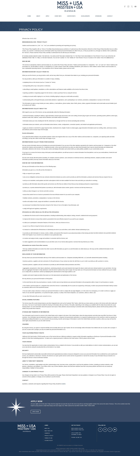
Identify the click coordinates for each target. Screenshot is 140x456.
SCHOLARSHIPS (85, 16)
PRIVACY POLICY (49, 435)
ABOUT (38, 16)
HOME (29, 16)
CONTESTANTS (71, 16)
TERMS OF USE (48, 438)
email (73, 68)
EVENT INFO (58, 16)
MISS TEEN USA (48, 430)
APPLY (47, 16)
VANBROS (47, 433)
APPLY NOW (35, 411)
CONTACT (110, 16)
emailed (63, 383)
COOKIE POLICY (49, 440)
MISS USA (47, 428)
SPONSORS (98, 16)
